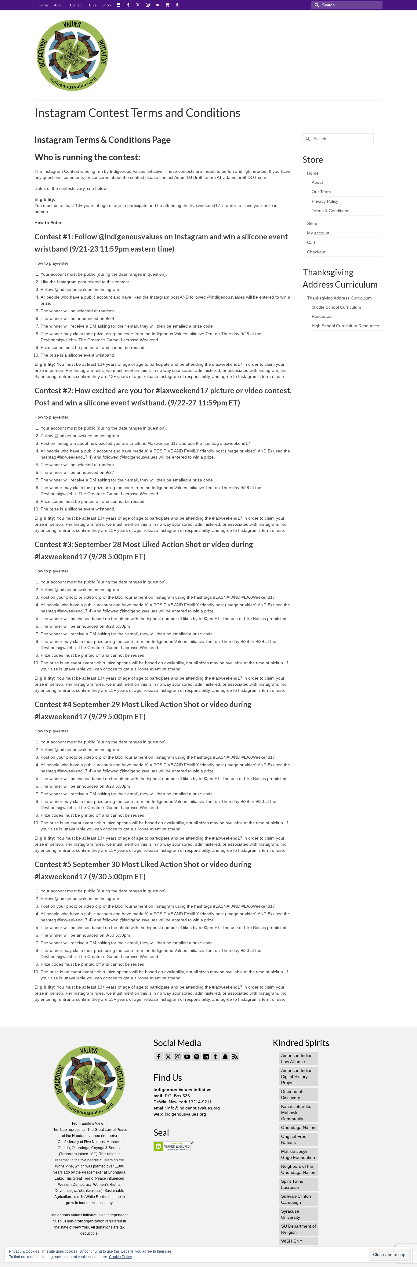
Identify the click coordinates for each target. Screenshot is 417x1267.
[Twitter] (168, 1056)
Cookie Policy (120, 1257)
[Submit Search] (316, 5)
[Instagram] (177, 1056)
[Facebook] (158, 1056)
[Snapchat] (225, 1056)
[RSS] (235, 1056)
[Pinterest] (196, 1056)
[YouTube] (187, 1056)
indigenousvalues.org (185, 1114)
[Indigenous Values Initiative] (89, 54)
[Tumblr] (215, 1056)
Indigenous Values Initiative (183, 1089)
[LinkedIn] (206, 1056)
